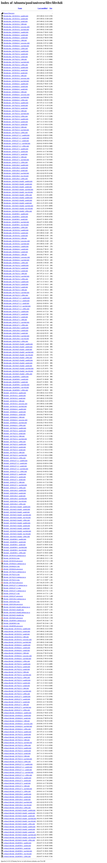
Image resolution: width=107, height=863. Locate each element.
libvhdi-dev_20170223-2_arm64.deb (16, 105)
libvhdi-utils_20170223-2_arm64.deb (16, 268)
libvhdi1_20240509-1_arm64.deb (15, 542)
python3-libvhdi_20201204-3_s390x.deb (17, 808)
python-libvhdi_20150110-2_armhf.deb (17, 634)
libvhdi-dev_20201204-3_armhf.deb (16, 170)
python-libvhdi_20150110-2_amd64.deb (17, 629)
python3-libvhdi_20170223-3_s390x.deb (17, 761)
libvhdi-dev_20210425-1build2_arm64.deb (18, 200)
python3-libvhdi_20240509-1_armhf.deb (17, 848)
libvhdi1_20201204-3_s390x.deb (15, 504)
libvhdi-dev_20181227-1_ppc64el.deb (16, 160)
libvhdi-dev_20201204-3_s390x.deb (16, 179)
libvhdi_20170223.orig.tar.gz (13, 583)
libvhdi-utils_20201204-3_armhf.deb (16, 333)
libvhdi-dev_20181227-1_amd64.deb (16, 149)
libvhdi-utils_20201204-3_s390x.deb (16, 341)
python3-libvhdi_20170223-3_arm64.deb (17, 751)
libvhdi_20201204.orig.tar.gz (13, 604)
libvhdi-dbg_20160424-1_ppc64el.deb (16, 46)
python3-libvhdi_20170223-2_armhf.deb (17, 737)
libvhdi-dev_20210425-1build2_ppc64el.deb (18, 206)
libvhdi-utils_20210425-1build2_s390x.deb (18, 374)
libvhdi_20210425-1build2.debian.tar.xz (17, 612)
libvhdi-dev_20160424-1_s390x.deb (16, 100)
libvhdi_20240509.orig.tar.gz (13, 626)
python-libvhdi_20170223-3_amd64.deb (17, 680)
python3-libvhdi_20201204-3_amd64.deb (17, 794)
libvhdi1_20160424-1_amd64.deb (15, 409)
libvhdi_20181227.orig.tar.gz (13, 596)
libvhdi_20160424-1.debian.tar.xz (15, 564)
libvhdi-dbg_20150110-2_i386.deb (15, 24)
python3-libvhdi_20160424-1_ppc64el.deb (18, 726)
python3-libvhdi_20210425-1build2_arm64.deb (19, 829)
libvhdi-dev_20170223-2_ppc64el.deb (16, 113)
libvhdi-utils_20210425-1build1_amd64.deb (18, 344)
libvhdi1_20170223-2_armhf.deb (14, 433)
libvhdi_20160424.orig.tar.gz (13, 569)
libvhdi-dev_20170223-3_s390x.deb (16, 132)
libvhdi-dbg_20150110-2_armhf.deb (16, 21)
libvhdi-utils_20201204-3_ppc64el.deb (16, 336)
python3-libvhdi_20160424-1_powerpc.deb (18, 724)
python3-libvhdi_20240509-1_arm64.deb (17, 846)
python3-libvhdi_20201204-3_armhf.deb (17, 799)
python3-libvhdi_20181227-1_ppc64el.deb (18, 789)
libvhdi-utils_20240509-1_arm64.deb (16, 379)
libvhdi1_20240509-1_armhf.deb (14, 545)
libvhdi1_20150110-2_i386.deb (14, 401)
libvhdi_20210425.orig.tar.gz (13, 618)
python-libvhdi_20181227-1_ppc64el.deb (17, 707)
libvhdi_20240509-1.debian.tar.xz (15, 620)
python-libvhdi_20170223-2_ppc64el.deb (17, 675)
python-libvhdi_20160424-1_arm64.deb (17, 648)
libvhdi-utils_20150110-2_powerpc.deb (17, 241)
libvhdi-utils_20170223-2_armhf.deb (16, 271)
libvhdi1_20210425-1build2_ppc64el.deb (17, 531)
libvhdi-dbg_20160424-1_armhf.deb (16, 38)
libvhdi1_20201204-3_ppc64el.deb (15, 498)
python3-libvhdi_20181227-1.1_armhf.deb (18, 770)
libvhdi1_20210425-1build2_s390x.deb (17, 536)
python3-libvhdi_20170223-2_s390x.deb (17, 745)
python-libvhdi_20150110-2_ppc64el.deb (17, 642)
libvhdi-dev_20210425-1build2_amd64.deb (18, 198)
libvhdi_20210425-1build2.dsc (14, 615)
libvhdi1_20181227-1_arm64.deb (15, 477)
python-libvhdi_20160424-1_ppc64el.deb (17, 658)
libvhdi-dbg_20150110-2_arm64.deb (16, 19)
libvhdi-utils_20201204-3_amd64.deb (16, 328)
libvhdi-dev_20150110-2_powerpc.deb (16, 78)
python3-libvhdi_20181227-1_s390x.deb (17, 791)
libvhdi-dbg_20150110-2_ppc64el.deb (16, 29)
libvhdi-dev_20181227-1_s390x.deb (16, 162)
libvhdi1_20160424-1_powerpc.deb (15, 420)
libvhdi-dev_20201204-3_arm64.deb (16, 168)
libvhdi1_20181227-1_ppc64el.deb (15, 485)
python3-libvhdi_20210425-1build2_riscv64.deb (20, 837)
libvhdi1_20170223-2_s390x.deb (15, 442)
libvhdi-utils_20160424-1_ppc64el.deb (16, 260)
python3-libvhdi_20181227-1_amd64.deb (17, 778)
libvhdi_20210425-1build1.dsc (14, 610)
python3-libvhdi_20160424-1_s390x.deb (17, 729)
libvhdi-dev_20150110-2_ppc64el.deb (16, 81)
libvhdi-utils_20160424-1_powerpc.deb (17, 257)
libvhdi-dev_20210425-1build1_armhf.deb (18, 187)
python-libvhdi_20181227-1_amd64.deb (17, 696)
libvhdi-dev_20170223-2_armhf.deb (16, 108)
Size (50, 8)
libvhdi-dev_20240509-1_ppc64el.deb (16, 222)
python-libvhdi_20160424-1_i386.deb (16, 653)
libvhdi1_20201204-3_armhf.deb (14, 496)
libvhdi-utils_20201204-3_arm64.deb (16, 330)
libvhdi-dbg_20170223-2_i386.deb (15, 59)
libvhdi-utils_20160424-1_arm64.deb (16, 249)
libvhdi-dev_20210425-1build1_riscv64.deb (18, 192)
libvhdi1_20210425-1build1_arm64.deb (17, 509)
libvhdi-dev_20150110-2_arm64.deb (16, 70)
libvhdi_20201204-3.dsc (12, 602)
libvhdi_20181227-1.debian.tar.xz (15, 591)
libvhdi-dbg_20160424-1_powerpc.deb (17, 43)
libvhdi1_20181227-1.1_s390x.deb (15, 471)
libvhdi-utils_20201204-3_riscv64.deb (16, 339)
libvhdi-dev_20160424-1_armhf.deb (16, 89)
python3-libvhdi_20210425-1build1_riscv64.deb (20, 821)
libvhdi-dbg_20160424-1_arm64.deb (16, 35)
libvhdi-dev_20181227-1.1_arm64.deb (16, 138)
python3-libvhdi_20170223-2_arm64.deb (17, 734)
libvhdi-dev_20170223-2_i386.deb (15, 111)
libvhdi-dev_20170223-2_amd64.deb (16, 103)
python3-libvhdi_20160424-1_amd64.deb (17, 713)
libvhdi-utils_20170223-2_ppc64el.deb (16, 276)
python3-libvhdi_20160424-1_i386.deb (17, 721)
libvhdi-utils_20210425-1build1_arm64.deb (18, 347)
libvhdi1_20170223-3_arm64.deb (15, 447)
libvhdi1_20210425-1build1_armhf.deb (17, 512)
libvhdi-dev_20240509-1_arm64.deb (16, 217)
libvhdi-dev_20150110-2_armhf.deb (15, 73)
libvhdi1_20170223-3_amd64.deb (15, 444)
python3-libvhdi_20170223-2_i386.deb (17, 740)
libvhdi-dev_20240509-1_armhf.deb (16, 219)
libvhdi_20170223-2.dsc (12, 574)
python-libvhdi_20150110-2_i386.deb (16, 637)
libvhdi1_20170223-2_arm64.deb (15, 431)
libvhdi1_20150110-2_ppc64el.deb (15, 406)
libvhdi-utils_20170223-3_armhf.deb (16, 287)
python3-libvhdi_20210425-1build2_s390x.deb (19, 840)
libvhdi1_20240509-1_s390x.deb (15, 553)
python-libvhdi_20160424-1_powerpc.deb (18, 656)
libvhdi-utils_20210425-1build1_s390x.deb (18, 358)
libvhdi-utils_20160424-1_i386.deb (15, 254)
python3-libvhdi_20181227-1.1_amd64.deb (18, 764)
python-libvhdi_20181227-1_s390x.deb (17, 710)
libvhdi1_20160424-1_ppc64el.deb (15, 423)
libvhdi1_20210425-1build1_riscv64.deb (17, 517)
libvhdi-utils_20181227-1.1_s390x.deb (16, 309)
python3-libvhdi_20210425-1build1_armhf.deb (19, 816)
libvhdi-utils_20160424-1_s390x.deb (16, 263)
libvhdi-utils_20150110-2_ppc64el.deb (16, 244)
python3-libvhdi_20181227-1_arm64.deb (17, 780)
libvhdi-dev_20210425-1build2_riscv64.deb (18, 208)
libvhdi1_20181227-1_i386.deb (14, 482)
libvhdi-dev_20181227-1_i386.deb (15, 157)
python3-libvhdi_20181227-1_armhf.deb (17, 783)
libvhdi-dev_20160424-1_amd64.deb (16, 84)
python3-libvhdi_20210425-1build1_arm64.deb (19, 813)
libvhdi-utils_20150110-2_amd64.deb (16, 230)
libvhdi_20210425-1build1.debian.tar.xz (17, 607)
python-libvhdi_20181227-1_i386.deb (16, 705)
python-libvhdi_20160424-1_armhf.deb (17, 650)
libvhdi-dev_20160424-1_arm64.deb (16, 86)
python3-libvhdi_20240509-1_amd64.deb (17, 843)
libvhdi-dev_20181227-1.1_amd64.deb (16, 135)
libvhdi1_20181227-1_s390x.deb (15, 488)
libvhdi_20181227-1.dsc (12, 593)
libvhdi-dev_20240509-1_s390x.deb (16, 227)
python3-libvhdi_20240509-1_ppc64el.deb (18, 851)
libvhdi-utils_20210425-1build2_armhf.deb (18, 366)
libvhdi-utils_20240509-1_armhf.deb (16, 382)
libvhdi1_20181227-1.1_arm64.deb (15, 463)
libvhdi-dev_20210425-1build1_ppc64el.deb (18, 189)
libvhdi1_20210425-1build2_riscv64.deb (17, 534)
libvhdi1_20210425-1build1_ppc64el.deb (17, 515)
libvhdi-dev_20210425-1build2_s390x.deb (18, 211)
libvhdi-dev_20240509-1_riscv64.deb (16, 225)
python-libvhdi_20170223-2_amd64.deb (17, 664)
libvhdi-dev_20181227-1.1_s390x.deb (16, 146)
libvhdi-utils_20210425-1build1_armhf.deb (18, 349)
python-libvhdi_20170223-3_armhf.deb (17, 686)
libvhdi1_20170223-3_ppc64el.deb (15, 455)
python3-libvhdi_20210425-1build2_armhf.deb (19, 832)
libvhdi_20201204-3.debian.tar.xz (15, 599)
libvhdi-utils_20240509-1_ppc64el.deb (16, 385)
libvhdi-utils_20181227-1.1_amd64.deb (17, 298)
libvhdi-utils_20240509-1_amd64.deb (16, 376)
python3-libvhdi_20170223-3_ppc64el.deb (18, 759)
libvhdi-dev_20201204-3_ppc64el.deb (16, 173)
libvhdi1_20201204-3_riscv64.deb (15, 501)
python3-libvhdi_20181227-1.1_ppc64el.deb (18, 772)
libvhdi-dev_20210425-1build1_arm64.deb (18, 184)
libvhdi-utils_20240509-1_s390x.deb (16, 390)
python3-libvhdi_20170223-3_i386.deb (17, 756)
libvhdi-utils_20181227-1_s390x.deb (16, 325)
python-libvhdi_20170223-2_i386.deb (16, 672)
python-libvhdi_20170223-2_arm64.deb (17, 667)
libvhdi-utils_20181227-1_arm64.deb (16, 314)
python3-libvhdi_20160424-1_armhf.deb (17, 718)
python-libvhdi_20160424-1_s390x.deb (17, 661)
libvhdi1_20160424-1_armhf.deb (14, 414)
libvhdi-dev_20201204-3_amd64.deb (16, 165)
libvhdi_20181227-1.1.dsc (12, 588)
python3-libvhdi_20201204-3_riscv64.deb (18, 805)
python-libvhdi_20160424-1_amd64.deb (17, 645)
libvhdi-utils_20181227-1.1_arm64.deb (16, 301)
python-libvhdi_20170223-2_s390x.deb (17, 677)
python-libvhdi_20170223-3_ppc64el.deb (17, 691)
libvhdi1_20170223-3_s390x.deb (15, 458)
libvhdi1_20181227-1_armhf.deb (14, 480)
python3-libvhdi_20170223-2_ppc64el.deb (18, 742)
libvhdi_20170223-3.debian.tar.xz (15, 577)
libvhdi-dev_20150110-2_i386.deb (15, 76)
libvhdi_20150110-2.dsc (12, 558)
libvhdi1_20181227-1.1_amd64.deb (15, 461)
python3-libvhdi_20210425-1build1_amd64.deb (19, 810)
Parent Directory (9, 13)
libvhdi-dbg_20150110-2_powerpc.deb (16, 27)
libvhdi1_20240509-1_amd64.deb (15, 539)
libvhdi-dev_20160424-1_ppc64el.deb (16, 97)
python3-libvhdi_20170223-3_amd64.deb (17, 748)
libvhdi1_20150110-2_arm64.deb (15, 395)
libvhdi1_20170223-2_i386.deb (14, 436)
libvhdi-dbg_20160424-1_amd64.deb (16, 32)
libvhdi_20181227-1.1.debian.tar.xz (15, 585)
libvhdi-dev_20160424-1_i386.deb (15, 92)
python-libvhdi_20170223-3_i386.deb (16, 688)
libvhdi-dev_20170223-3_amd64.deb (16, 119)
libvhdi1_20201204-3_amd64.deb (15, 490)
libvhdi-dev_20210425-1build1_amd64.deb (18, 181)
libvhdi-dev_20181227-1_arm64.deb (16, 151)
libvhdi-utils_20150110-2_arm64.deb (16, 233)
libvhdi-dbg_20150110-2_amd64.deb (16, 16)
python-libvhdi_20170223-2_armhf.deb (17, 669)
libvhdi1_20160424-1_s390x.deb (15, 425)
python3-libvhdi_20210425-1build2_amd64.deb (19, 827)
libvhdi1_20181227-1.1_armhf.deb (15, 466)
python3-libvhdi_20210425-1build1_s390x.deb (19, 824)
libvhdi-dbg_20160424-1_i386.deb (15, 40)
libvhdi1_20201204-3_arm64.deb (15, 493)
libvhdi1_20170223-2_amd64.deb (15, 428)
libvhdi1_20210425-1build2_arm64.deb (17, 526)
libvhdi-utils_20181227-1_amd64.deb (16, 311)
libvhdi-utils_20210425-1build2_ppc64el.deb (18, 368)
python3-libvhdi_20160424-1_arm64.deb (17, 715)
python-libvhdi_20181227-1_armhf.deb (17, 702)
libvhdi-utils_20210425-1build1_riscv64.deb (18, 355)
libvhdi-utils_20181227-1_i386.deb (15, 320)
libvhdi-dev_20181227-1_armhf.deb (16, 154)
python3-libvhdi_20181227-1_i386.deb (17, 786)
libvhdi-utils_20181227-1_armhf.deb (16, 317)
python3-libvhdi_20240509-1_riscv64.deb (18, 854)
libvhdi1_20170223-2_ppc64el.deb (15, 439)
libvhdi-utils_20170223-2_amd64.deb (16, 265)
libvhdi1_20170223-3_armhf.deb (14, 450)
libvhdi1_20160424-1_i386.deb (14, 417)
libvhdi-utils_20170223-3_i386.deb (15, 290)
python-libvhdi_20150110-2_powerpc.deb (18, 639)
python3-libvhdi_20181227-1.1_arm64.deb (18, 767)
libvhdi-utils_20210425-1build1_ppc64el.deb (18, 352)
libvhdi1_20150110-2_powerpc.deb (15, 404)
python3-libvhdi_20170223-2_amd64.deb (17, 732)
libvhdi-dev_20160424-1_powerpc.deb (16, 95)
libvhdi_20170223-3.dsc (12, 580)
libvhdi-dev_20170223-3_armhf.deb (16, 124)
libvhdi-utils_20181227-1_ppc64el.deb (16, 322)
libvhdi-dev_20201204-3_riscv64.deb (16, 176)
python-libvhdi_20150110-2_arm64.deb (17, 631)
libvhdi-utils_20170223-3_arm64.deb (16, 284)
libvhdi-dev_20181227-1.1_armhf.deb (16, 141)
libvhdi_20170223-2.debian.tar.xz (15, 572)
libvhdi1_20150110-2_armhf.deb (14, 398)
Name (20, 8)
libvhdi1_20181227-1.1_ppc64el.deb (16, 469)
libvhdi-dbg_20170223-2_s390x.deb (16, 65)
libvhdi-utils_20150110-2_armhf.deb (16, 236)
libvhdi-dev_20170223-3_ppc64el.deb (16, 130)
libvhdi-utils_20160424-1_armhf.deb (16, 252)
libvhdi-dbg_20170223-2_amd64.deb (16, 51)
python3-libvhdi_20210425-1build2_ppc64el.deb (20, 835)
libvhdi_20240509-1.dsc (12, 623)
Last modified (42, 8)
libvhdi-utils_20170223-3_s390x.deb (16, 295)
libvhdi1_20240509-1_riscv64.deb (15, 550)
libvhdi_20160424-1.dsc (12, 566)
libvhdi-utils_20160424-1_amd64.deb (16, 246)
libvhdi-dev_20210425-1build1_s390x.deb (18, 195)
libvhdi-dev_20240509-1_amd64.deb (16, 214)
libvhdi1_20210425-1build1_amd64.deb (17, 507)
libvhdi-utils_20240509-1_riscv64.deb (16, 387)
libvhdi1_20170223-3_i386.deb (14, 452)
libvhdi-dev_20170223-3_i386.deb (15, 127)
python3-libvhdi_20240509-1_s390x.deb (17, 856)
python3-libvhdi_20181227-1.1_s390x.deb (18, 775)
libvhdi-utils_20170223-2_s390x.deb (16, 279)
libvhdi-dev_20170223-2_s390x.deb (16, 116)
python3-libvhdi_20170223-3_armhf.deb (17, 753)
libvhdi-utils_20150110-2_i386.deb (15, 238)
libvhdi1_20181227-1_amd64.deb (15, 474)
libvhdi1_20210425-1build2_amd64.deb (17, 523)
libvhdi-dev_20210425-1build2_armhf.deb (18, 203)
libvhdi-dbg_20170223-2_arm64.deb (16, 54)
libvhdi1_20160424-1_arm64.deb (15, 412)
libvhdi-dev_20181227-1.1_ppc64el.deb (17, 143)
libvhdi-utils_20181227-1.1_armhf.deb (16, 303)
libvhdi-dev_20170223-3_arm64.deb (16, 122)
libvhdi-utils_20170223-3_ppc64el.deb (16, 292)
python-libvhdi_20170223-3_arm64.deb (17, 683)
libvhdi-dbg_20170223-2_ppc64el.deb (16, 62)
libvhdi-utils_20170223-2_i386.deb (15, 273)
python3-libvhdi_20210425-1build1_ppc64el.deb (20, 818)
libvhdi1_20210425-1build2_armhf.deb (17, 528)
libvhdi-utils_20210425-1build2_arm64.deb (18, 363)
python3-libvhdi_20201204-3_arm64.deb (17, 797)
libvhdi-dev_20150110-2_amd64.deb (16, 67)
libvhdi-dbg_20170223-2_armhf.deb (16, 57)
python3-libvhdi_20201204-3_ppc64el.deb (18, 802)
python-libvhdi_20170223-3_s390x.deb (17, 694)
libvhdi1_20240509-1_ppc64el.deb (15, 547)
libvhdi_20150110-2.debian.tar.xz (15, 555)
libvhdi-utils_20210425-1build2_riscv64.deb (18, 371)
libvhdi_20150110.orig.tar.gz (13, 561)
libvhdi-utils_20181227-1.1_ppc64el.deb (17, 306)
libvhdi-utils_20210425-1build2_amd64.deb (18, 360)
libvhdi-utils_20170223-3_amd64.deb (16, 282)
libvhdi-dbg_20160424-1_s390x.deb (16, 48)
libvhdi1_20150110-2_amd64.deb (15, 393)
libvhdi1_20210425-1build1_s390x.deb (17, 520)
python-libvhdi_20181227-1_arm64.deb (17, 699)
